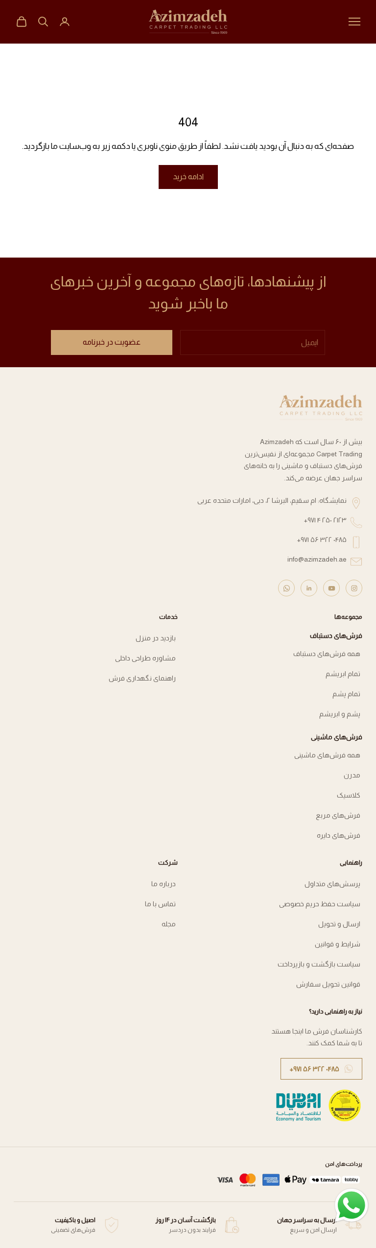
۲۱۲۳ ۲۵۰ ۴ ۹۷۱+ (325, 520)
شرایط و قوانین (337, 944)
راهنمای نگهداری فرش (142, 678)
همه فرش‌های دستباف (326, 654)
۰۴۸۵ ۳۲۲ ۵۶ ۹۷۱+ (322, 539)
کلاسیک (348, 795)
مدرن (352, 775)
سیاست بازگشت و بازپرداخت (319, 964)
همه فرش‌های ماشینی (327, 755)
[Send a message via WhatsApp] (351, 1205)
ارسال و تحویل (339, 924)
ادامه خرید (188, 176)
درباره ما (163, 884)
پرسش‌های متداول (332, 884)
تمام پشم (346, 694)
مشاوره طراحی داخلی (145, 658)
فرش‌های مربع (338, 815)
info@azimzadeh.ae (317, 559)
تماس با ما (160, 904)
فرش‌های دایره (338, 835)
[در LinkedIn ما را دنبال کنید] (309, 588)
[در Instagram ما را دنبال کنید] (354, 588)
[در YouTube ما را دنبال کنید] (331, 588)
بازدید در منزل (156, 638)
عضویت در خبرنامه (112, 342)
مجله (169, 924)
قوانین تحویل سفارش (328, 984)
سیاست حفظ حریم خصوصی (319, 904)
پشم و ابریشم (339, 714)
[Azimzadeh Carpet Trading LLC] (320, 408)
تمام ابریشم (343, 674)
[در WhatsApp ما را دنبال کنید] (286, 588)
